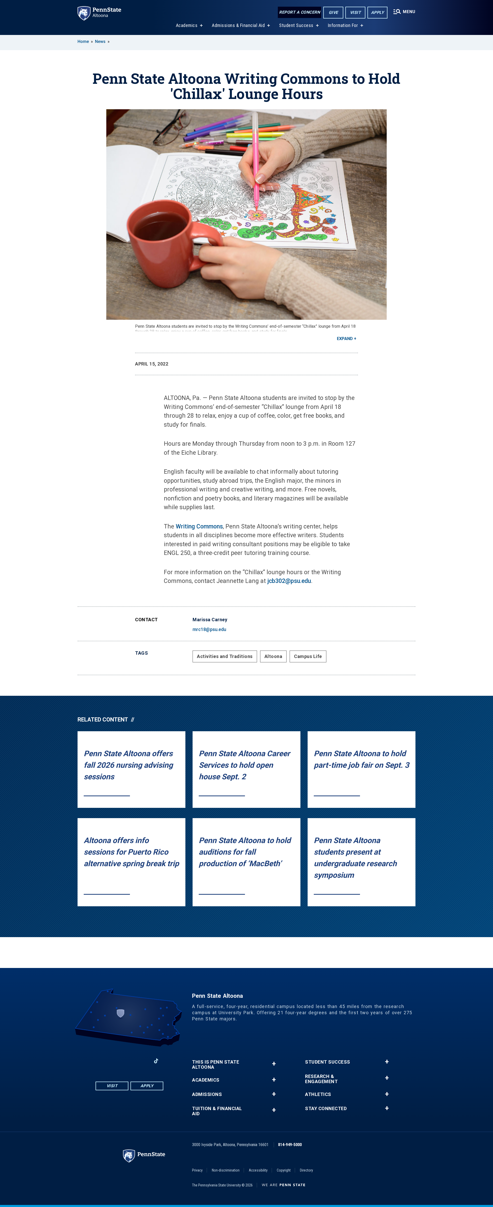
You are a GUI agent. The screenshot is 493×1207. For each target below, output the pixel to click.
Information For (343, 25)
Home (83, 41)
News (100, 41)
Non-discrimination (226, 1170)
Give (333, 12)
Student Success (296, 25)
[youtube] (129, 1061)
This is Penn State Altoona (215, 1064)
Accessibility (258, 1170)
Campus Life (308, 656)
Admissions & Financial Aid (238, 25)
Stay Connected (326, 1108)
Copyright (284, 1170)
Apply (377, 12)
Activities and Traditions (225, 656)
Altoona (273, 656)
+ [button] (274, 1063)
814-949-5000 (290, 1144)
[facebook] (102, 1061)
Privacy (197, 1170)
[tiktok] (156, 1061)
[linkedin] (142, 1061)
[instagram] (116, 1061)
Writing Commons (199, 526)
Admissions (207, 1094)
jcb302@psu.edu (289, 581)
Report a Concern (299, 12)
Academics (187, 25)
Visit (355, 12)
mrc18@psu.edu (209, 629)
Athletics (318, 1094)
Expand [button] (345, 338)
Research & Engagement (321, 1079)
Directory (306, 1170)
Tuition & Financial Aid (217, 1111)
